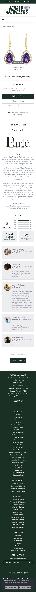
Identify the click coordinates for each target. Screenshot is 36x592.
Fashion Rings (22, 208)
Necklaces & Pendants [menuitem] (18, 425)
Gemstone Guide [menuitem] (18, 512)
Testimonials (18, 541)
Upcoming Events (18, 548)
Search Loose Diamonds (18, 488)
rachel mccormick (18, 317)
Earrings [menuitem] (18, 422)
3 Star (15, 224)
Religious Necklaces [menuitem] (18, 457)
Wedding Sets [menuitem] (18, 465)
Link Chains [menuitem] (18, 430)
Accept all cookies (25, 587)
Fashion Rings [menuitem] (18, 417)
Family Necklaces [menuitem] (18, 437)
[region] (18, 49)
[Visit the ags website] (11, 572)
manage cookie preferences (19, 582)
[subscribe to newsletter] (29, 562)
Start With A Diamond (18, 486)
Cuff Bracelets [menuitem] (18, 467)
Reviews (18, 215)
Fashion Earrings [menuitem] (18, 450)
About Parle (18, 130)
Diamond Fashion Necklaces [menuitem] (18, 452)
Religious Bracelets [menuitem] (18, 462)
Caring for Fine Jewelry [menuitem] (18, 517)
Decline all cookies (11, 587)
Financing (18, 543)
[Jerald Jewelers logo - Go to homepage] (18, 10)
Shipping (10, 105)
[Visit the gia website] (19, 572)
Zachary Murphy (18, 250)
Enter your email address (18, 558)
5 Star (15, 220)
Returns (26, 105)
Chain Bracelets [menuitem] (18, 427)
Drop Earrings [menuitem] (18, 470)
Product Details (18, 124)
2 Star (15, 226)
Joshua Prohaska (18, 285)
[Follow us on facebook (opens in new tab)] (18, 405)
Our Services (18, 538)
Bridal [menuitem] (18, 415)
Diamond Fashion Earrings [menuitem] (18, 455)
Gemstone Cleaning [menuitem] (18, 522)
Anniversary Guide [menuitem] (18, 525)
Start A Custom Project (18, 491)
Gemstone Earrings (8, 26)
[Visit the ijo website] (26, 572)
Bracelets (13, 206)
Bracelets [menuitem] (18, 420)
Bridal (7, 206)
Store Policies (18, 546)
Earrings (19, 206)
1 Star (15, 228)
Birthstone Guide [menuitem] (18, 509)
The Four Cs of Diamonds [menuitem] (18, 502)
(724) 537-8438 (18, 69)
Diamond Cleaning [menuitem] (18, 520)
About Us (18, 535)
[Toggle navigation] (3, 19)
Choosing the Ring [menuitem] (18, 507)
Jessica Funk (17, 265)
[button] (8, 2)
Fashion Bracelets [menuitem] (18, 432)
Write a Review (18, 360)
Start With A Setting (18, 483)
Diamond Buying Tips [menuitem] (18, 504)
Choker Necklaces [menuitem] (18, 475)
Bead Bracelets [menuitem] (18, 445)
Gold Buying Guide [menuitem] (18, 527)
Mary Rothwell (17, 338)
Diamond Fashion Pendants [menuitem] (18, 460)
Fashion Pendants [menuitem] (18, 447)
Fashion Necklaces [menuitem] (18, 435)
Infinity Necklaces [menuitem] (18, 442)
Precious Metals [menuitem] (18, 514)
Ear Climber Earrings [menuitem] (18, 472)
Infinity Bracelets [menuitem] (18, 440)
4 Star (15, 222)
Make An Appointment (18, 551)
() (31, 220)
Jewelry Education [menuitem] (18, 499)
